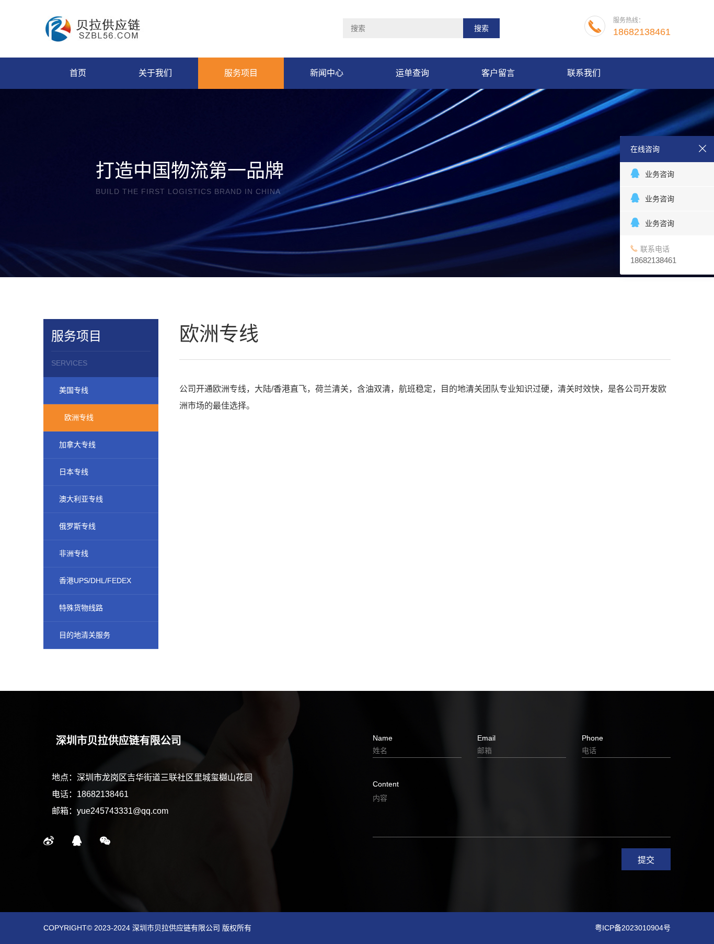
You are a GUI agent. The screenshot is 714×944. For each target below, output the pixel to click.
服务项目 (241, 73)
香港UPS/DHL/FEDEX (95, 580)
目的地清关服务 (84, 635)
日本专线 (73, 472)
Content (386, 784)
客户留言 (498, 73)
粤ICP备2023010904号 (633, 928)
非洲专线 (73, 553)
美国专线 (73, 390)
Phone (592, 738)
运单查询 (412, 73)
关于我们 (155, 73)
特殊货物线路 (81, 608)
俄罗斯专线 (77, 526)
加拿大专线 (77, 444)
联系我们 (584, 73)
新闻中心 (326, 73)
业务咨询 (659, 174)
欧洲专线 (79, 417)
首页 (78, 73)
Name (383, 738)
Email (486, 738)
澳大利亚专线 (81, 499)
